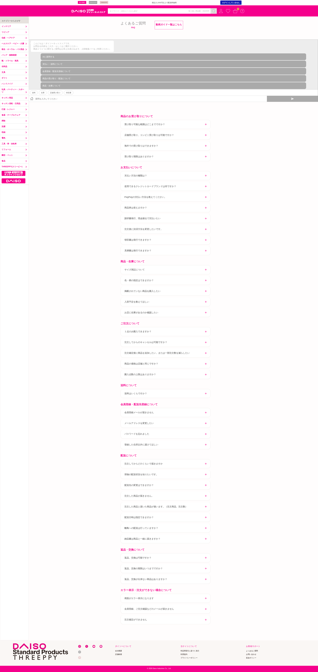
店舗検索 (118, 654)
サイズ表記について (134, 269)
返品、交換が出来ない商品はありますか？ (145, 579)
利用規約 (184, 654)
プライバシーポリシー (189, 658)
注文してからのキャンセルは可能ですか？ (145, 342)
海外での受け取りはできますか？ (141, 145)
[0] (235, 11)
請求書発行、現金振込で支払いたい (142, 218)
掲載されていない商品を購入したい (142, 291)
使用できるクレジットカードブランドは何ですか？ (150, 186)
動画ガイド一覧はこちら (169, 24)
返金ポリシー (251, 658)
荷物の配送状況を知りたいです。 (141, 474)
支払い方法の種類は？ (135, 175)
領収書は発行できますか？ (137, 239)
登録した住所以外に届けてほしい (141, 444)
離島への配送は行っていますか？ (141, 528)
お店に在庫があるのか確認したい (141, 312)
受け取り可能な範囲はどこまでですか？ (144, 124)
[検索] (214, 11)
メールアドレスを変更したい (139, 423)
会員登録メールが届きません (139, 412)
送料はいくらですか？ (135, 393)
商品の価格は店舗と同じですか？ (141, 363)
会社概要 (118, 651)
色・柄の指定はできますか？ (139, 280)
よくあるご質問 (252, 651)
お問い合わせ (251, 654)
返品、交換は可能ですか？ (137, 557)
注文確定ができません (135, 619)
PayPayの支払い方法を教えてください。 (145, 197)
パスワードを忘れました (136, 433)
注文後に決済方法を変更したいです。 (143, 229)
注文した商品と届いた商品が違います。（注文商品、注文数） (155, 506)
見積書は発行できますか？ (137, 250)
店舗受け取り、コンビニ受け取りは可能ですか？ (149, 135)
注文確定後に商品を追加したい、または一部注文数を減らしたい (157, 352)
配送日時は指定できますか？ (139, 517)
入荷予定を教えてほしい (136, 301)
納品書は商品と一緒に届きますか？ (142, 538)
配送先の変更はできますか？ (139, 485)
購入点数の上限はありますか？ (140, 374)
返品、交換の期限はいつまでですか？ (143, 568)
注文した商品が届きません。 (139, 495)
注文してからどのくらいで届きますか (143, 463)
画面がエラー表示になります (139, 598)
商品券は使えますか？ (135, 207)
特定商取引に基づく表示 (190, 651)
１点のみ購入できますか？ (137, 331)
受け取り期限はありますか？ (139, 156)
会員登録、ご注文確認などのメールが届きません (149, 608)
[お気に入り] (228, 11)
